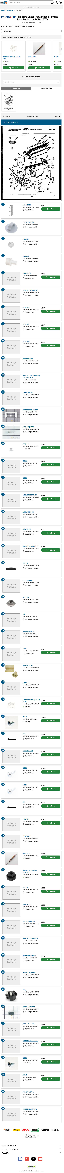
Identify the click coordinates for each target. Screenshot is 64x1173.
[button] (1, 2)
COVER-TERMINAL (28, 1024)
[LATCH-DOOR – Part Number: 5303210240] (11, 534)
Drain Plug (26, 239)
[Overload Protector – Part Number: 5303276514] (11, 1012)
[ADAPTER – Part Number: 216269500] (11, 261)
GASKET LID (26, 683)
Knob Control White (29, 921)
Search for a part (9, 82)
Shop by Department (10, 1149)
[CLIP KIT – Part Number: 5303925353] (11, 893)
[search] (52, 3)
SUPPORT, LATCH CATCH (30, 546)
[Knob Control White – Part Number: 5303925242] (11, 927)
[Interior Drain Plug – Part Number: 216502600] (11, 227)
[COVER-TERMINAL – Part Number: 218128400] (11, 1029)
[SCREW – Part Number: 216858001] (11, 722)
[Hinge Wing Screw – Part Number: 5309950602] (11, 432)
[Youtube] (40, 1159)
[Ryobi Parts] (26, 1130)
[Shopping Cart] (60, 2)
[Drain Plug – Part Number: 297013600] (11, 244)
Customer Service (9, 1145)
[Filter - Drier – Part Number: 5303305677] (39, 48)
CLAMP (25, 1075)
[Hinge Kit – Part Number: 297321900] (11, 449)
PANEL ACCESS (27, 904)
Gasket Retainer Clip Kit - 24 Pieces (11, 57)
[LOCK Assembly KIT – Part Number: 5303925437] (11, 637)
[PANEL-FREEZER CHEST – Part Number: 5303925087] (11, 500)
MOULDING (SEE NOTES (30, 290)
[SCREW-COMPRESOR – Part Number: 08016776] (11, 961)
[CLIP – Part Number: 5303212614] (11, 739)
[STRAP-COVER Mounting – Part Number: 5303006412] (11, 1046)
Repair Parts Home (7, 10)
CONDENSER (27, 205)
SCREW (25, 478)
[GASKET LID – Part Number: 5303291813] (11, 688)
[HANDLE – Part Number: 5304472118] (11, 568)
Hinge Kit (25, 444)
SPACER (25, 461)
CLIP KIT (25, 887)
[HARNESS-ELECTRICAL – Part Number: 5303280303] (11, 1114)
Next (56, 116)
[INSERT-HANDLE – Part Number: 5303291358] (11, 586)
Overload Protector (29, 1007)
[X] (33, 1159)
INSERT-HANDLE (28, 580)
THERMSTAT (27, 836)
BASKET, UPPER (27, 393)
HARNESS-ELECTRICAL (30, 1109)
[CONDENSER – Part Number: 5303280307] (11, 210)
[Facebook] (20, 1159)
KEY (24, 614)
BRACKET (25, 819)
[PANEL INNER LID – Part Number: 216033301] (11, 517)
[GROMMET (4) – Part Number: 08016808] (11, 278)
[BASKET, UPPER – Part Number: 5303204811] (11, 398)
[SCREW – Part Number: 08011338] (11, 483)
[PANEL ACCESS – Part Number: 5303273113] (11, 910)
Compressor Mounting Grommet (30, 871)
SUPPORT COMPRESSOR (30, 938)
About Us (5, 1153)
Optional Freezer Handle (30, 410)
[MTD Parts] (35, 1130)
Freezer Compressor (29, 973)
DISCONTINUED (28, 751)
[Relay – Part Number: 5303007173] (11, 995)
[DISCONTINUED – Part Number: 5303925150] (11, 756)
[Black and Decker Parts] (7, 1130)
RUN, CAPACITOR (28, 1092)
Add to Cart (15, 68)
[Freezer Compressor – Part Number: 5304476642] (11, 978)
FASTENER (26, 597)
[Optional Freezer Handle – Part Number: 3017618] (11, 415)
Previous (7, 116)
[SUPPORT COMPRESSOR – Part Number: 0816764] (11, 944)
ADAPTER (26, 256)
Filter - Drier (32, 56)
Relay (24, 990)
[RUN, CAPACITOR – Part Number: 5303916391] (11, 1097)
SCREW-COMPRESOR (29, 955)
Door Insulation (27, 665)
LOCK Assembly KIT (29, 631)
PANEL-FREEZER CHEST (30, 495)
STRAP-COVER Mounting (30, 1041)
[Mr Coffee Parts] (55, 1130)
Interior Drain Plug (28, 222)
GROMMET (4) (27, 273)
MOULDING (26, 307)
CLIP (24, 734)
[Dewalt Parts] (16, 1130)
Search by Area (46, 88)
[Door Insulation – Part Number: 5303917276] (11, 671)
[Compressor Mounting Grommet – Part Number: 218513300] (11, 876)
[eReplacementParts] (5, 2)
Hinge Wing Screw (28, 427)
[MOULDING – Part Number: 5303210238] (11, 347)
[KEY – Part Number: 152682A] (11, 620)
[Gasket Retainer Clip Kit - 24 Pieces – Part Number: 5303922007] (13, 48)
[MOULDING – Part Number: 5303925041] (11, 313)
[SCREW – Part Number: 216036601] (11, 773)
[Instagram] (27, 1159)
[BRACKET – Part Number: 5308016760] (11, 824)
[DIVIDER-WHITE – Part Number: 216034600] (11, 364)
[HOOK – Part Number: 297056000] (11, 654)
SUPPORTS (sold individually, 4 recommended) (31, 376)
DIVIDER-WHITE (28, 358)
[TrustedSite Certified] (31, 1166)
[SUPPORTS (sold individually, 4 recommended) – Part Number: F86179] (11, 381)
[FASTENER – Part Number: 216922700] (11, 603)
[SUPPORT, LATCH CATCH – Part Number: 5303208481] (11, 551)
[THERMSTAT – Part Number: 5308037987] (11, 841)
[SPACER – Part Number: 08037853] (11, 466)
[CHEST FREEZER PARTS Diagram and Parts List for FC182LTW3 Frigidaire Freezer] (31, 163)
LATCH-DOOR (27, 529)
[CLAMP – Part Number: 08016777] (11, 1080)
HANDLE (25, 563)
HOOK (24, 648)
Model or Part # (15, 3)
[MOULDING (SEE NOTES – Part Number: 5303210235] (11, 296)
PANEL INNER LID (28, 512)
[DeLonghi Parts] (45, 1130)
